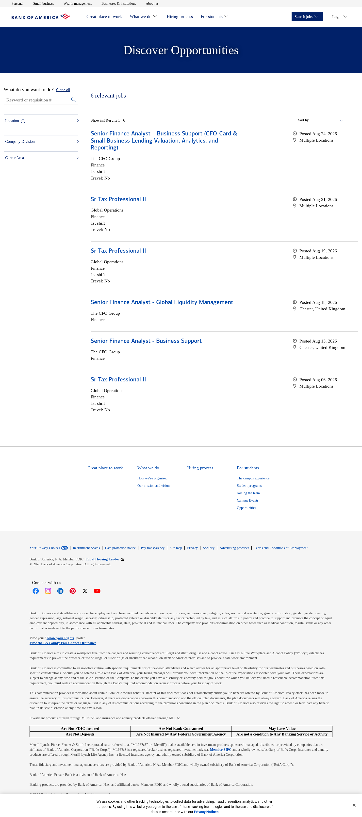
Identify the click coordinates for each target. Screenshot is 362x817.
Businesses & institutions (118, 3)
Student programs (249, 486)
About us (152, 3)
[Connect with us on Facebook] (36, 591)
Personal (17, 3)
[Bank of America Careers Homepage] (41, 18)
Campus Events (247, 500)
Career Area (14, 158)
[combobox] (326, 120)
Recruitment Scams (86, 548)
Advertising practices (234, 548)
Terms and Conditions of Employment (281, 548)
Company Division (20, 141)
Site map (176, 548)
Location (12, 121)
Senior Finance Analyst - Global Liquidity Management (162, 303)
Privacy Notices (206, 812)
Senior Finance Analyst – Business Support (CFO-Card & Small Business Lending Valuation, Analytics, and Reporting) (164, 141)
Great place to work (104, 16)
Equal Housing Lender (104, 559)
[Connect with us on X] (85, 591)
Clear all (63, 90)
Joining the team (248, 493)
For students (212, 16)
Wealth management (78, 3)
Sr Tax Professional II (118, 200)
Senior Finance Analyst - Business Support (146, 341)
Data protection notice (120, 548)
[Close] (354, 805)
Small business (43, 3)
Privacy (192, 548)
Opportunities (246, 508)
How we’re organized (152, 478)
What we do (140, 16)
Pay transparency (153, 548)
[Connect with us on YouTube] (97, 591)
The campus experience (253, 478)
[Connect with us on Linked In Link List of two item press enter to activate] (60, 591)
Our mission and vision (153, 486)
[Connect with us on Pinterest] (72, 591)
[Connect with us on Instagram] (48, 591)
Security (208, 548)
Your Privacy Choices (45, 548)
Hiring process (180, 16)
